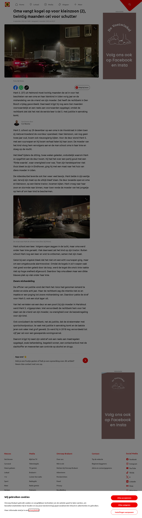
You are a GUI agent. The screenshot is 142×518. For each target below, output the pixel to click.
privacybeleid (34, 510)
